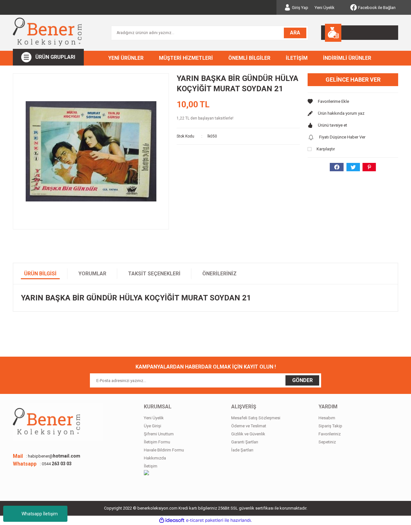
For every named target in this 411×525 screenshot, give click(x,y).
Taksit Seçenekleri (154, 274)
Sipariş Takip (330, 425)
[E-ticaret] (204, 520)
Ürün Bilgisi (40, 274)
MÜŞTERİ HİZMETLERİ (186, 58)
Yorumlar (92, 274)
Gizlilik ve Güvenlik (248, 434)
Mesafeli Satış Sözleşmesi (255, 417)
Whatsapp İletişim (40, 513)
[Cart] (359, 32)
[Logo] (47, 32)
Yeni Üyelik (325, 7)
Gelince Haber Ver (353, 79)
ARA (295, 33)
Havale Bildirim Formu (164, 450)
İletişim (150, 466)
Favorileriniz (330, 434)
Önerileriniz (219, 274)
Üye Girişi (152, 425)
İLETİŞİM (297, 58)
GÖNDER (302, 380)
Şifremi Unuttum (159, 434)
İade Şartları (242, 450)
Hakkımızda (155, 458)
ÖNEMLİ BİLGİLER (249, 58)
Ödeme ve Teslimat (248, 425)
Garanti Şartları (244, 442)
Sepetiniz (327, 442)
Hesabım (327, 417)
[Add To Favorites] (353, 101)
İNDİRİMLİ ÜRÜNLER (347, 58)
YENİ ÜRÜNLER (126, 58)
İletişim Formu (157, 442)
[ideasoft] (172, 520)
